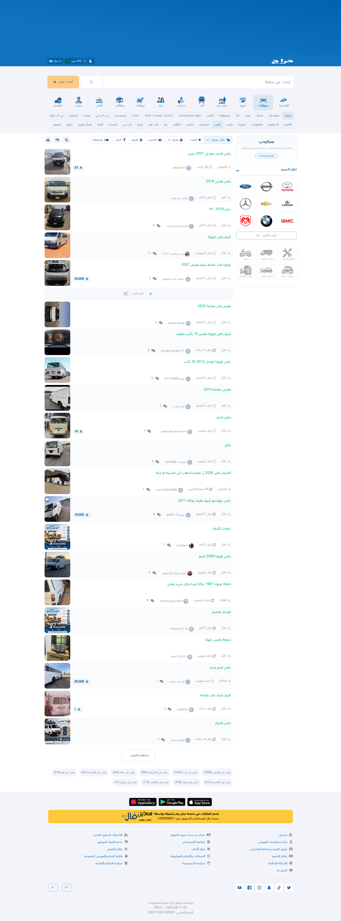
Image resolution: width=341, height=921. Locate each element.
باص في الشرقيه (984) (154, 772)
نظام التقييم (115, 849)
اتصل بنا (282, 871)
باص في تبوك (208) (186, 782)
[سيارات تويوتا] (287, 186)
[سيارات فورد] (245, 186)
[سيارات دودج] (245, 221)
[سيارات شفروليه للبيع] (266, 203)
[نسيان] (266, 186)
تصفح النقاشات (266, 156)
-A (52, 887)
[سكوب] (57, 140)
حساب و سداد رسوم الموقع (188, 835)
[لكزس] (287, 203)
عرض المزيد (269, 235)
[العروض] (48, 140)
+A (67, 887)
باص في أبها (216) (64, 772)
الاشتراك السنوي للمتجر (108, 835)
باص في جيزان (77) (125, 782)
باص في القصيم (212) (217, 782)
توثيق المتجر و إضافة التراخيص (268, 849)
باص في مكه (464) (124, 772)
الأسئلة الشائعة (278, 863)
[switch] (127, 294)
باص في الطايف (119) (155, 782)
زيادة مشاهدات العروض (272, 842)
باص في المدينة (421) (93, 772)
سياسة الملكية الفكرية (109, 863)
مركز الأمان (198, 849)
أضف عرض (65, 82)
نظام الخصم (279, 856)
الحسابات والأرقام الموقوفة (188, 856)
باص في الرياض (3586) (217, 772)
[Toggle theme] (90, 61)
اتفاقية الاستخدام (194, 842)
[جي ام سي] (287, 221)
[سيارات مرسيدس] (245, 203)
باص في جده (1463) (185, 772)
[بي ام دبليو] (266, 221)
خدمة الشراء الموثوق (110, 842)
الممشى (152, 140)
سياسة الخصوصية (193, 863)
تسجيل (283, 835)
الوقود (134, 140)
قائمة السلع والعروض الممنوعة (103, 856)
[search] (92, 82)
